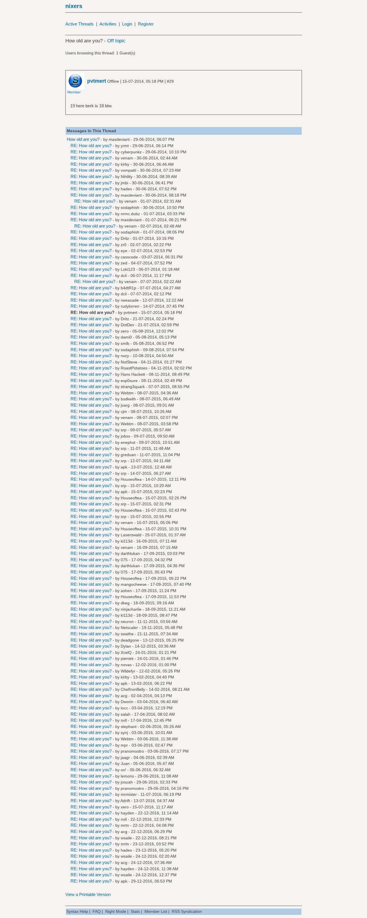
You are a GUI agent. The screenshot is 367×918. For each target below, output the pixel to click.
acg (124, 695)
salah (125, 714)
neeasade (130, 300)
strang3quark (133, 386)
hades (126, 189)
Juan (125, 763)
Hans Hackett (133, 374)
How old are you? (83, 139)
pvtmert (130, 312)
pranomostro (132, 751)
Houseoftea (131, 479)
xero (125, 331)
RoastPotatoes (134, 368)
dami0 (126, 337)
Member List (156, 911)
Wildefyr (128, 671)
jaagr (125, 757)
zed (124, 263)
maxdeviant (119, 139)
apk (124, 467)
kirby (125, 164)
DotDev (127, 325)
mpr (124, 745)
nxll (124, 720)
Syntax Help (77, 911)
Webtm (127, 393)
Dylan (126, 646)
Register (146, 23)
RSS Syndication (187, 911)
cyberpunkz (131, 152)
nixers (73, 6)
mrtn (125, 825)
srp (123, 430)
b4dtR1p (128, 288)
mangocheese (134, 584)
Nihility (126, 176)
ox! (123, 769)
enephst (128, 442)
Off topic (116, 40)
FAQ (97, 911)
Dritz (125, 238)
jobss (125, 436)
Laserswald (131, 535)
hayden (127, 813)
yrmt (125, 145)
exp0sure (129, 380)
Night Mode (115, 911)
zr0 (123, 244)
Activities (107, 23)
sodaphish (130, 207)
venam (127, 158)
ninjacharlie (131, 609)
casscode (129, 257)
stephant (128, 726)
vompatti (128, 170)
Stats (135, 911)
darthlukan (130, 553)
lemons (127, 776)
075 (124, 559)
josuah (127, 782)
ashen (126, 590)
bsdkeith (128, 399)
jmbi (124, 183)
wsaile (126, 838)
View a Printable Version (88, 894)
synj (124, 732)
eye (124, 250)
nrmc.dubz (130, 213)
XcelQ (126, 652)
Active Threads (79, 23)
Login (127, 23)
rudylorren (130, 306)
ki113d (126, 541)
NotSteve (129, 362)
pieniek (127, 658)
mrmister (129, 794)
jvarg (125, 405)
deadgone (130, 640)
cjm (124, 411)
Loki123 (128, 269)
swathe (127, 634)
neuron (127, 621)
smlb (125, 343)
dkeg (125, 603)
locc (124, 708)
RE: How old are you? (91, 145)
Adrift (125, 800)
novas (126, 664)
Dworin (127, 701)
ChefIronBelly (133, 689)
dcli (124, 275)
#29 (170, 81)
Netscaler (129, 627)
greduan (128, 454)
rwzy (125, 355)
